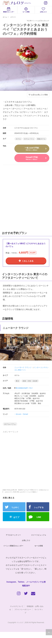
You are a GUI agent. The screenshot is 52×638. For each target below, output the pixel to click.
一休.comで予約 (32, 148)
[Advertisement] (26, 197)
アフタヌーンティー (13, 535)
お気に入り (43, 12)
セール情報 (26, 12)
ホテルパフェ (29, 139)
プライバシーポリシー (22, 609)
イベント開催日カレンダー (13, 545)
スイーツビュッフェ (38, 535)
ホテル (18, 139)
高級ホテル (41, 139)
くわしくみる (28, 260)
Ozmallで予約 (32, 158)
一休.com (17, 414)
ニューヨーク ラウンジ (22, 367)
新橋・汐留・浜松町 (30, 381)
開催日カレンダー (8, 12)
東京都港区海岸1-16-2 (24, 388)
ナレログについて (16, 606)
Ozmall (25, 414)
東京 (17, 381)
